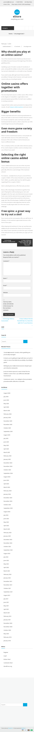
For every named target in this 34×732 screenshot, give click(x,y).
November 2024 (8, 466)
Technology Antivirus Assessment (9, 241)
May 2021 (6, 606)
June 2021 (6, 602)
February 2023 (7, 532)
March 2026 (7, 410)
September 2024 (8, 473)
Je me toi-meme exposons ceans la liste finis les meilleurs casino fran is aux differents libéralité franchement (17, 374)
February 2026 (7, 414)
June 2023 (6, 518)
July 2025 (6, 438)
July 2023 (6, 515)
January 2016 (7, 640)
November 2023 (8, 501)
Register (6, 652)
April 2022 (6, 567)
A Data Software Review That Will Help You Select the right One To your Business (25, 243)
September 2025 (8, 431)
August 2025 (7, 435)
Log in (5, 656)
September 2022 (8, 550)
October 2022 (7, 546)
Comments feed (8, 663)
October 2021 (7, 588)
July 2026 (6, 396)
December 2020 (8, 623)
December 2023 (8, 497)
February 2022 (7, 574)
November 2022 (8, 543)
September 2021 (8, 592)
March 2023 (7, 529)
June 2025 (6, 442)
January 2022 (7, 578)
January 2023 (7, 536)
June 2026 (6, 400)
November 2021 (8, 585)
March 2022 (7, 571)
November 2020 (8, 626)
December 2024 (8, 463)
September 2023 (8, 508)
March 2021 (7, 613)
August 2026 (7, 393)
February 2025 (7, 456)
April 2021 (6, 609)
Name (5, 278)
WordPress (23, 728)
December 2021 (8, 581)
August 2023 (7, 511)
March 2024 (7, 487)
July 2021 (6, 599)
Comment (6, 261)
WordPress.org (8, 666)
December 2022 (8, 539)
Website (5, 292)
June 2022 (6, 560)
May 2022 (6, 564)
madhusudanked (7, 46)
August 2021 (7, 595)
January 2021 (7, 620)
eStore (17, 16)
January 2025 (7, 459)
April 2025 (6, 449)
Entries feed (7, 659)
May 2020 (6, 633)
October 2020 (7, 630)
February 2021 (7, 616)
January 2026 (7, 417)
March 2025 (7, 452)
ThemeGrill (10, 728)
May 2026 (6, 403)
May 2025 (6, 445)
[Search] (25, 341)
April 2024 (6, 484)
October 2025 (7, 428)
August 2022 (7, 553)
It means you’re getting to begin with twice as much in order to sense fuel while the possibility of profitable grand (18, 360)
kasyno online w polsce (16, 107)
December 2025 (8, 421)
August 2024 (7, 477)
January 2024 (7, 494)
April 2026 (6, 407)
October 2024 (7, 470)
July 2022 (6, 557)
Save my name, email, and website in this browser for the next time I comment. (8, 306)
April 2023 (6, 525)
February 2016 (7, 637)
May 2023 (6, 522)
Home (10, 34)
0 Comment (17, 46)
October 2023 (7, 504)
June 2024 (6, 480)
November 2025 (8, 424)
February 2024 (7, 491)
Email (5, 285)
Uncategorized (19, 34)
